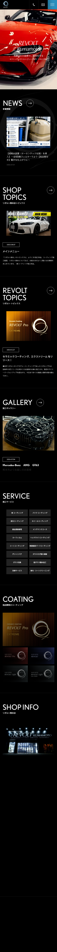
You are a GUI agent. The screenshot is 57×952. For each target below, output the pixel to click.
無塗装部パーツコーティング (40, 546)
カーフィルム (17, 538)
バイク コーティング (40, 513)
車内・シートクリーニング (39, 571)
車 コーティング (17, 513)
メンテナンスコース (40, 529)
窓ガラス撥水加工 (40, 562)
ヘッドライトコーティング (39, 538)
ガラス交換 (17, 562)
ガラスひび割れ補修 (40, 554)
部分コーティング (17, 521)
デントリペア (17, 554)
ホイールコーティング (40, 521)
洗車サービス (17, 571)
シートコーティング (17, 546)
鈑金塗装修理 (17, 529)
